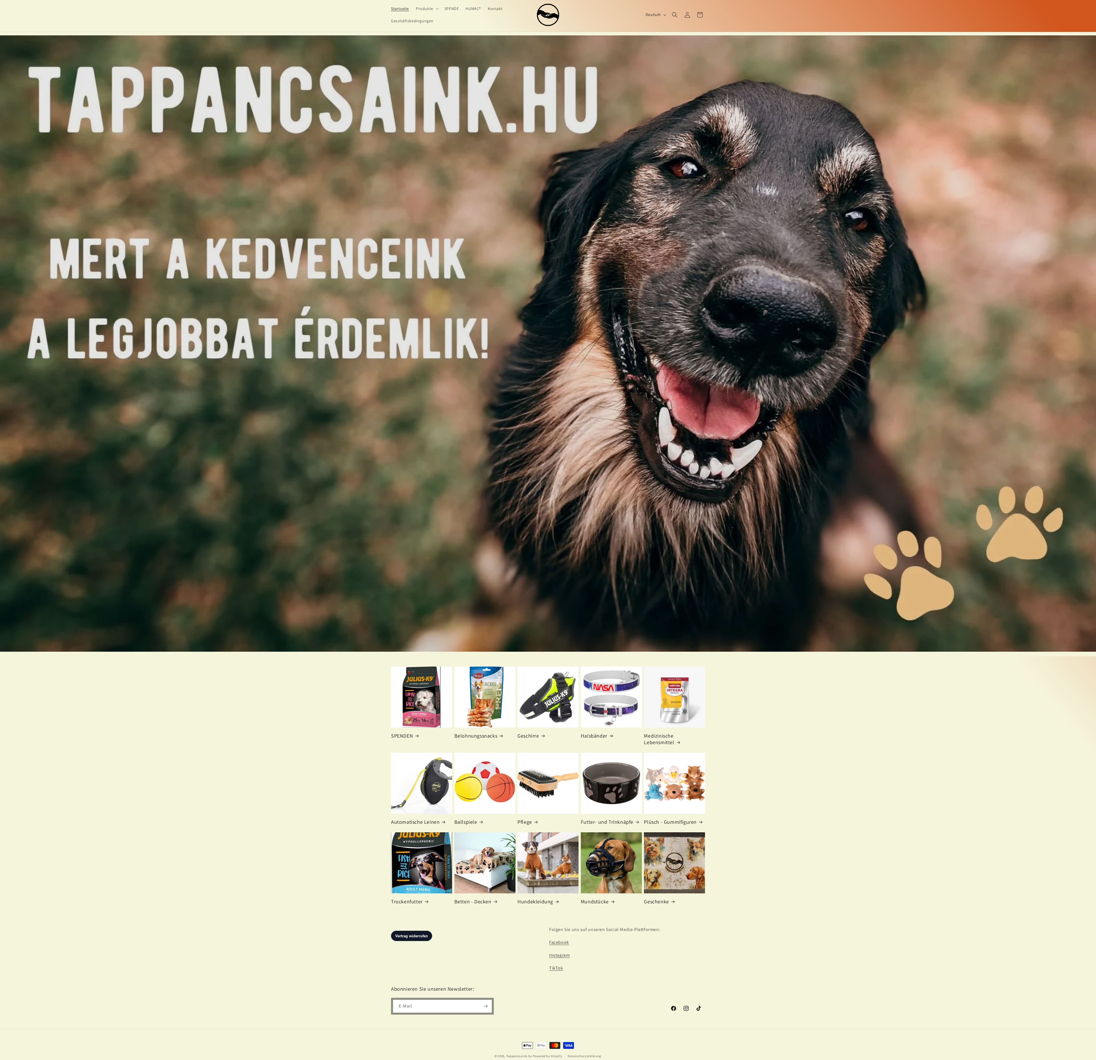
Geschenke (656, 901)
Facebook (559, 942)
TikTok (556, 968)
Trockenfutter (407, 901)
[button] (426, 9)
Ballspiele (465, 822)
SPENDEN (402, 735)
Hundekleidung (535, 901)
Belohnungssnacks (475, 735)
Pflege (524, 822)
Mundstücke (595, 901)
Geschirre (528, 735)
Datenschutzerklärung (584, 1056)
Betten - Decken (472, 901)
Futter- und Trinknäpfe (607, 822)
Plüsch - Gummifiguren (670, 822)
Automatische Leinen (415, 822)
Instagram (559, 955)
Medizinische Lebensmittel (659, 739)
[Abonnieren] (485, 1006)
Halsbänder (594, 735)
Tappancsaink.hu (519, 1056)
